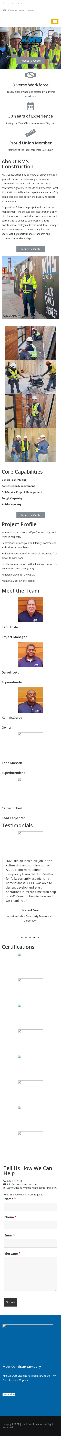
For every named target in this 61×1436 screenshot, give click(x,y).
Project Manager (14, 637)
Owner (7, 727)
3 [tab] (30, 938)
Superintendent (13, 682)
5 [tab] (38, 938)
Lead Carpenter (13, 818)
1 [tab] (22, 938)
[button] (30, 60)
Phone (10, 1217)
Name (10, 1199)
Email (9, 1235)
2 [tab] (26, 938)
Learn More (9, 1394)
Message (12, 1253)
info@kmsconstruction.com (20, 10)
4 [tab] (34, 938)
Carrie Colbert (12, 808)
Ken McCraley (12, 718)
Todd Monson (12, 763)
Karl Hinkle (10, 627)
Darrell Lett (10, 672)
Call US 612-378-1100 (16, 3)
